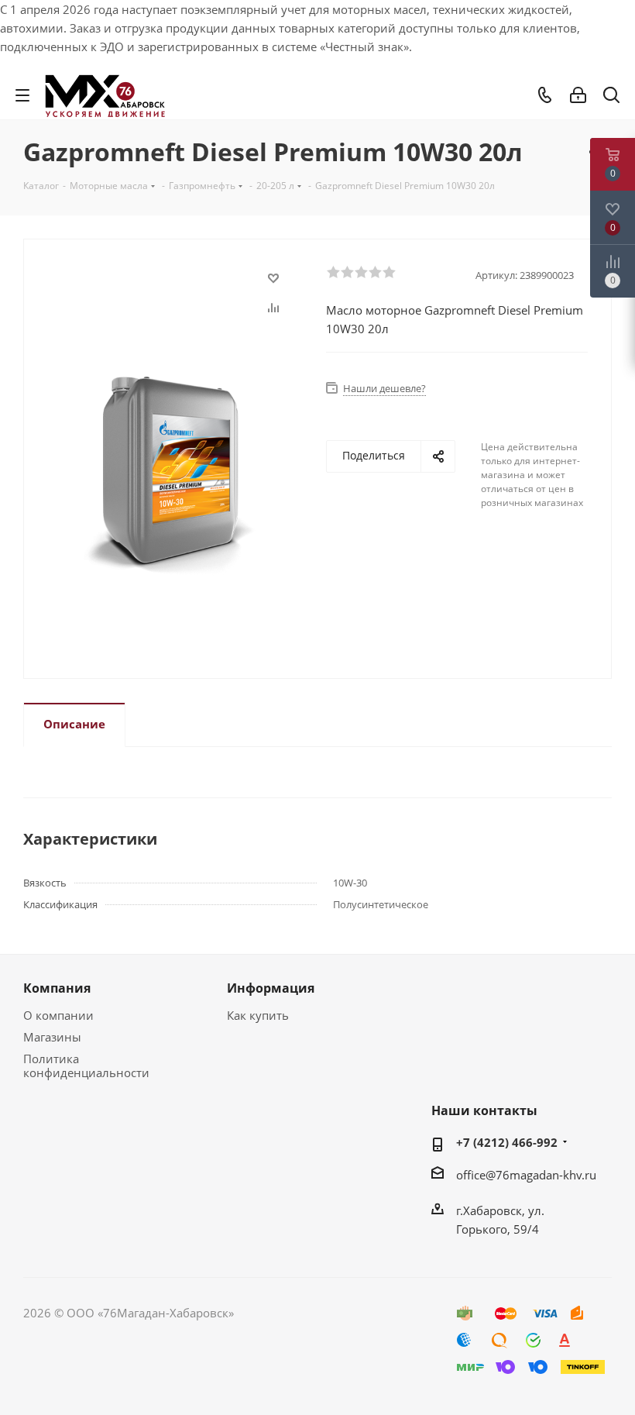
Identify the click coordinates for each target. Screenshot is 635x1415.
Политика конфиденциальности (86, 1065)
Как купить (258, 1015)
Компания (57, 988)
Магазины (52, 1037)
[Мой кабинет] (578, 95)
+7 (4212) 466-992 (507, 1142)
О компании (58, 1015)
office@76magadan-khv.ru (526, 1175)
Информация (270, 988)
